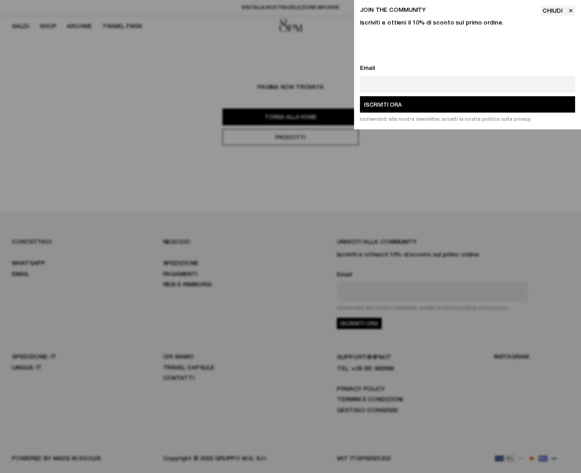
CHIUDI (553, 11)
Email (367, 68)
